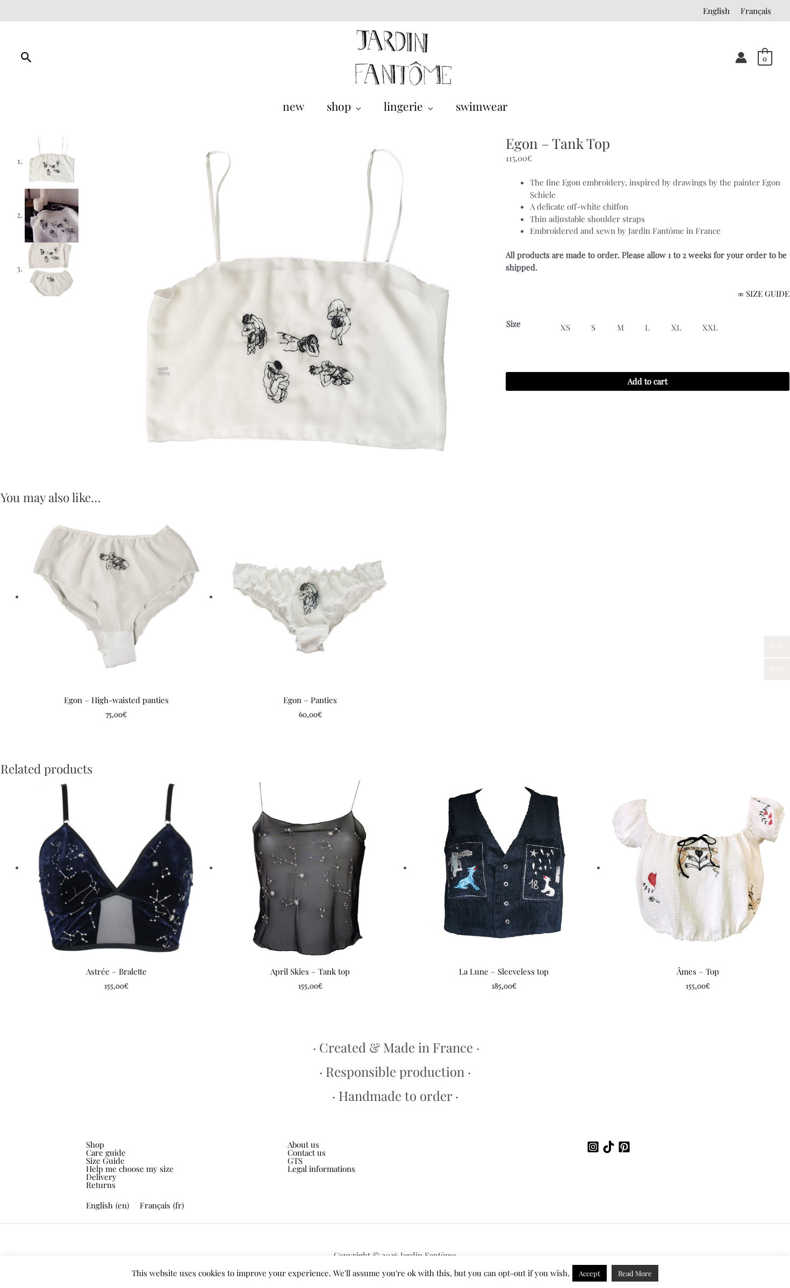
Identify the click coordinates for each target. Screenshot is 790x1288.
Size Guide (105, 1161)
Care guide (106, 1153)
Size (513, 323)
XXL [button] (710, 327)
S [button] (593, 327)
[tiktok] (610, 1147)
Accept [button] (589, 1273)
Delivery (101, 1177)
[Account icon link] (741, 57)
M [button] (620, 327)
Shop (95, 1145)
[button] (356, 106)
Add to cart (647, 381)
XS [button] (565, 327)
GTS (295, 1160)
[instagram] (594, 1147)
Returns (101, 1185)
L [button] (647, 327)
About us (303, 1144)
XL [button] (676, 327)
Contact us (307, 1152)
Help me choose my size (130, 1169)
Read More (635, 1273)
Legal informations (321, 1168)
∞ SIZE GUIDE (763, 293)
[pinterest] (626, 1147)
